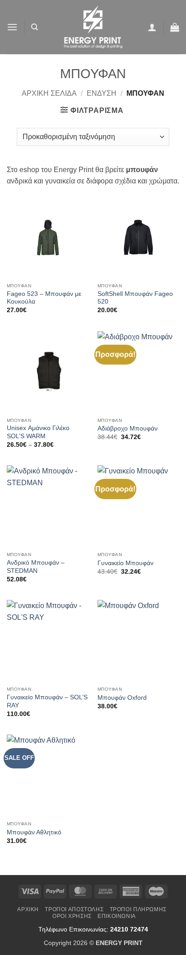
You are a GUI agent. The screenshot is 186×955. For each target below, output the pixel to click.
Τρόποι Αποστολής (74, 909)
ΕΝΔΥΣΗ (101, 93)
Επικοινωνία (117, 916)
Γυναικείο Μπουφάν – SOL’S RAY (47, 701)
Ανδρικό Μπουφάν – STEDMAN (36, 566)
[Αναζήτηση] (34, 27)
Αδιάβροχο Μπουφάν (128, 428)
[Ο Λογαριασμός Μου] (152, 27)
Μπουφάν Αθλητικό (34, 832)
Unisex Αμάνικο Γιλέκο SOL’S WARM (38, 432)
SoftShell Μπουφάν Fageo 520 (135, 297)
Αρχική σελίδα (49, 93)
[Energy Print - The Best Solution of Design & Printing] (93, 27)
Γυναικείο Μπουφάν (125, 563)
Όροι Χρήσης (72, 916)
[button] (12, 27)
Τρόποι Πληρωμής (138, 909)
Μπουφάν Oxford (122, 697)
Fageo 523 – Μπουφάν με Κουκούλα (44, 297)
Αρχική (28, 909)
